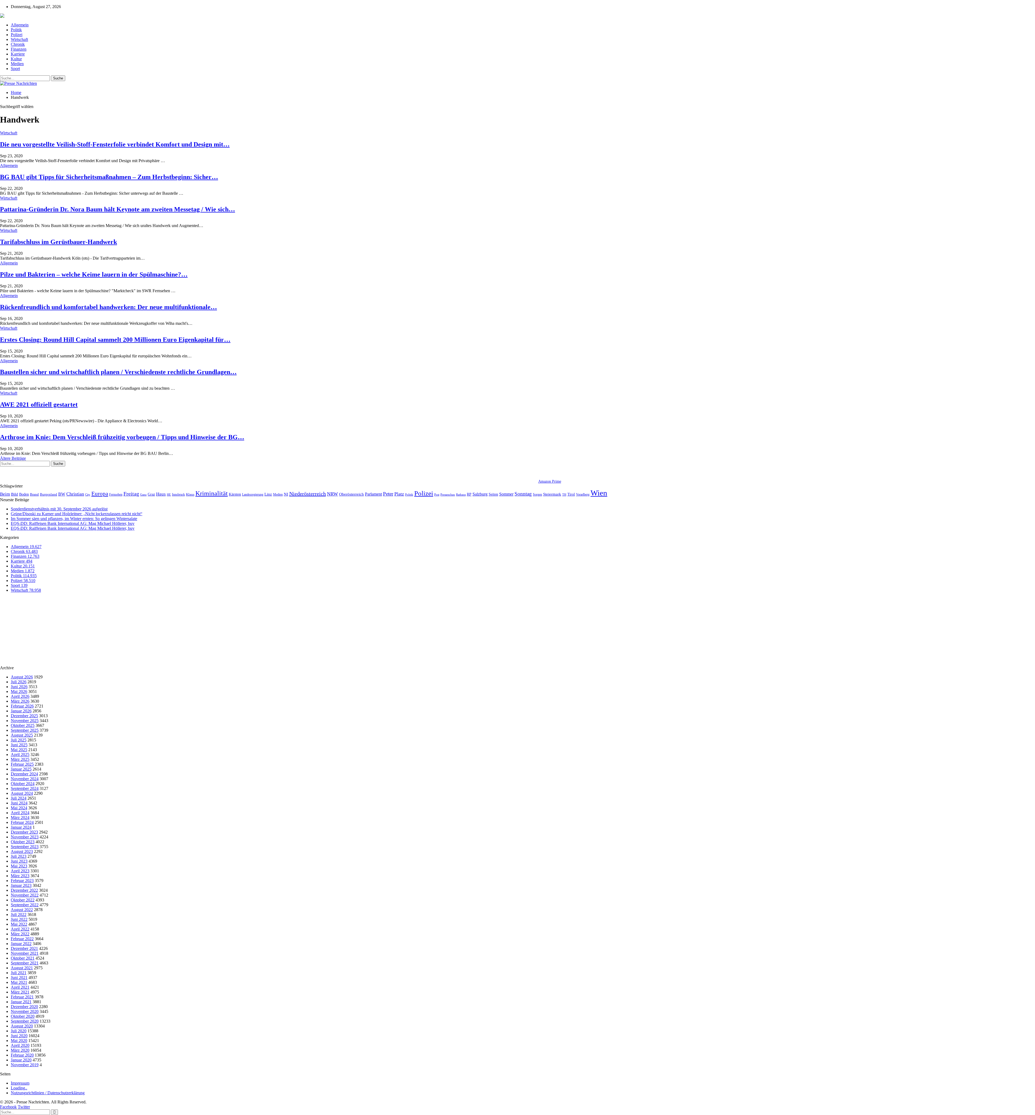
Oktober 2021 (22, 958)
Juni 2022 (19, 919)
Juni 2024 (19, 803)
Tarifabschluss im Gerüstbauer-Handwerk (58, 241)
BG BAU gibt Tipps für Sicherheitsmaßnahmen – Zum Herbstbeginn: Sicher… (109, 176)
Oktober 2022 (22, 900)
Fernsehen (115, 494)
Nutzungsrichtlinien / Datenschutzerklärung (48, 1092)
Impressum (20, 1083)
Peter (388, 494)
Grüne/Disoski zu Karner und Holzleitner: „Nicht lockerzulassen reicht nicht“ (76, 513)
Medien (17, 63)
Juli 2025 (18, 740)
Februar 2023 (22, 880)
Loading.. (19, 1088)
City (87, 494)
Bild (14, 494)
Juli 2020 (18, 1031)
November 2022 (25, 895)
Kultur (16, 59)
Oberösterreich (351, 494)
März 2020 (20, 1050)
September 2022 (25, 905)
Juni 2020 (19, 1035)
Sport (15, 68)
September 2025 (25, 730)
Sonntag (523, 494)
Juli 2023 (18, 856)
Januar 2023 (21, 885)
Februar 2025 (22, 764)
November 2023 (25, 837)
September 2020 (25, 1021)
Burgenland (48, 494)
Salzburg (480, 494)
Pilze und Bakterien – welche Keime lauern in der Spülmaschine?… (94, 274)
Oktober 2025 (22, 725)
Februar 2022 (22, 938)
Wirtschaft (19, 39)
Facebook (8, 1106)
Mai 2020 (19, 1040)
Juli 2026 (18, 682)
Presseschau (447, 494)
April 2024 (20, 812)
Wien (599, 493)
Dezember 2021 (24, 948)
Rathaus (461, 494)
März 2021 (20, 992)
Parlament (373, 494)
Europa (99, 493)
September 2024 (25, 788)
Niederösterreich (307, 494)
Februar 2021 (22, 997)
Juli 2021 (18, 972)
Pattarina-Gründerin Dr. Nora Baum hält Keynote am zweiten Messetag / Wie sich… (117, 209)
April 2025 (20, 754)
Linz (268, 494)
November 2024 (25, 778)
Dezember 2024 (24, 774)
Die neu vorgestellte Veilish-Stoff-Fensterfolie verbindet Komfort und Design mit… (115, 144)
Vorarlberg (582, 494)
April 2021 (20, 987)
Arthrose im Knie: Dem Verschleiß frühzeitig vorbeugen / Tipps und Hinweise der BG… (122, 437)
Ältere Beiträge (13, 458)
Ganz (143, 494)
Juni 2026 (19, 686)
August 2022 (22, 909)
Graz (151, 494)
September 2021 (25, 963)
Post (436, 494)
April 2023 (20, 871)
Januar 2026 (21, 711)
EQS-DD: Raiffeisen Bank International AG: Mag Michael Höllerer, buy (72, 523)
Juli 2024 (18, 798)
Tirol (571, 494)
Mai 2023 (19, 866)
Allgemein (20, 25)
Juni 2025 (19, 745)
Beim (5, 494)
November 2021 (25, 953)
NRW (332, 494)
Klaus (190, 494)
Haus (161, 494)
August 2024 (22, 793)
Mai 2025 (19, 749)
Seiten (493, 494)
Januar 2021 (21, 1001)
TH (564, 494)
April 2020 (20, 1045)
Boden (24, 494)
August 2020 (22, 1026)
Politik (16, 29)
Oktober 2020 (22, 1016)
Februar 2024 (22, 822)
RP (469, 494)
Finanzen (18, 49)
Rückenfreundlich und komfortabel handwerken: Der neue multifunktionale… (108, 307)
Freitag (131, 494)
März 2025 (20, 759)
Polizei (16, 34)
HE (169, 494)
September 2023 (25, 846)
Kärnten (235, 494)
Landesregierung (252, 494)
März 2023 (20, 875)
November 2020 (25, 1011)
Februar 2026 (22, 706)
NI (286, 494)
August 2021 (22, 968)
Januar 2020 (21, 1060)
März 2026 (20, 701)
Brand (34, 494)
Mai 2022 (19, 924)
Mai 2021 (19, 982)
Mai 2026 (19, 691)
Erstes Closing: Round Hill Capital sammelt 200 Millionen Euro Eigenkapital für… (115, 339)
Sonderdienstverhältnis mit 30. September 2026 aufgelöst (59, 509)
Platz (399, 494)
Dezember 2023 (24, 832)
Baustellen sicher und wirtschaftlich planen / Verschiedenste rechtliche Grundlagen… (118, 371)
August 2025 (22, 735)
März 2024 (20, 817)
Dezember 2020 (24, 1006)
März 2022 (20, 934)
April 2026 (20, 696)
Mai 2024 (19, 808)
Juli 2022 (18, 914)
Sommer (506, 494)
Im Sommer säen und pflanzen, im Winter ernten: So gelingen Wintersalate (74, 518)
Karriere (18, 54)
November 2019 (25, 1064)
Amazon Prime (549, 481)
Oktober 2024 (22, 783)
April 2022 (20, 929)
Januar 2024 (21, 827)
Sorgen (537, 494)
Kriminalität (211, 493)
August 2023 (22, 851)
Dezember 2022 (24, 890)
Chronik (18, 44)
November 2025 (25, 720)
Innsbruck (178, 494)
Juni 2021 (19, 977)
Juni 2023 (19, 861)
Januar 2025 (21, 769)
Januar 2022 (21, 943)
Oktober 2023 (22, 841)
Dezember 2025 (24, 715)
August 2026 (22, 677)
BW (61, 494)
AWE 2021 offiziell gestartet (39, 404)
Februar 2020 (22, 1055)
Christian (75, 494)
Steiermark (552, 494)
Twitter (24, 1106)
